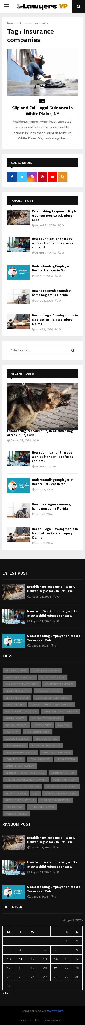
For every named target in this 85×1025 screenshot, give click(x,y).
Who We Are (52, 1020)
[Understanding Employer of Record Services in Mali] (18, 272)
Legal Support (40, 759)
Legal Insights (15, 745)
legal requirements (56, 752)
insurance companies (46, 718)
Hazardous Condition (21, 711)
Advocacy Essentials (19, 677)
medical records (63, 772)
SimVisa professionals (60, 793)
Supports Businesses (55, 800)
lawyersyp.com (54, 1011)
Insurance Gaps (16, 725)
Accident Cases (15, 670)
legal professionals (46, 745)
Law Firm (64, 725)
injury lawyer (15, 718)
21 (56, 968)
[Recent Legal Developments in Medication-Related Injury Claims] (18, 321)
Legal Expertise (46, 738)
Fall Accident (14, 704)
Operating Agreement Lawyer (25, 779)
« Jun (6, 993)
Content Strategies (59, 684)
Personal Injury (64, 779)
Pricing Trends (15, 793)
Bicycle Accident (52, 677)
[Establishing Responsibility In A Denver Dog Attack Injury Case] (18, 217)
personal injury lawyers (22, 786)
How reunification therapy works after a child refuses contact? (52, 242)
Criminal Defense (17, 697)
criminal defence (48, 690)
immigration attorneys (60, 711)
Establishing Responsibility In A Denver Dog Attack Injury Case (54, 215)
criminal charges (17, 690)
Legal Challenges (17, 738)
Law (42, 101)
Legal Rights (14, 759)
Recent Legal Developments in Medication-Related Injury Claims (55, 319)
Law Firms (11, 731)
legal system (66, 759)
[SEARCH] (73, 350)
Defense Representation (52, 697)
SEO (35, 793)
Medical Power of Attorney (24, 772)
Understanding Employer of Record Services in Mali (53, 268)
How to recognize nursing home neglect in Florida (51, 292)
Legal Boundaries (38, 731)
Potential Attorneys (62, 786)
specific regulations (19, 800)
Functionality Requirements (51, 704)
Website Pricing (16, 813)
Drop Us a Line (30, 1020)
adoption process (46, 670)
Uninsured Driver (42, 807)
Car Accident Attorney (21, 684)
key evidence (42, 725)
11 (20, 959)
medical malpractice (19, 766)
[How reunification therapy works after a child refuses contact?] (18, 244)
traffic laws (14, 807)
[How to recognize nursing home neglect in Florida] (18, 296)
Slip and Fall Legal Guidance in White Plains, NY (42, 110)
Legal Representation (20, 752)
